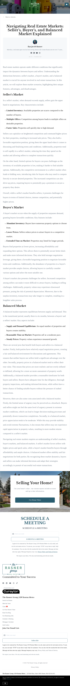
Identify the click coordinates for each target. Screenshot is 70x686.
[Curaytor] (11, 593)
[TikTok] (17, 583)
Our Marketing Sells (7, 616)
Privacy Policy (35, 667)
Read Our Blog (6, 612)
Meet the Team (6, 603)
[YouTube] (10, 583)
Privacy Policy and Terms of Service (47, 552)
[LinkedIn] (6, 583)
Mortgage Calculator (8, 622)
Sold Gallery (5, 625)
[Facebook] (3, 583)
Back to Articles (11, 17)
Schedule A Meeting (7, 619)
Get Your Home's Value (8, 609)
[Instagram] (13, 583)
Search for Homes (7, 600)
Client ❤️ (5, 606)
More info (9, 678)
